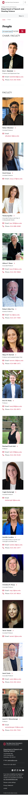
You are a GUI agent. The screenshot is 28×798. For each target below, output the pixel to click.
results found (7, 31)
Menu (20, 16)
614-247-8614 (15, 593)
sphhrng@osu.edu (12, 760)
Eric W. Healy (7, 401)
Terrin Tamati (7, 630)
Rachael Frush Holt (9, 446)
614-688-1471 (15, 363)
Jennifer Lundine (8, 537)
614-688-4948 (15, 226)
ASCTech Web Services (19, 796)
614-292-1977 (15, 548)
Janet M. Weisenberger (10, 719)
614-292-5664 (15, 272)
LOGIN (5, 788)
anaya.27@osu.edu (15, 179)
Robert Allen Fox (8, 309)
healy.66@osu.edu (15, 406)
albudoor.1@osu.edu (12, 136)
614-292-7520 (15, 730)
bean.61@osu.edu (15, 269)
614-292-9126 (15, 455)
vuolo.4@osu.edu (15, 679)
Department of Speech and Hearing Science (13, 750)
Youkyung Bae (7, 216)
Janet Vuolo (6, 673)
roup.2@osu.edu (15, 590)
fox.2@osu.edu (14, 315)
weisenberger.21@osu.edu (14, 727)
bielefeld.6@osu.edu (16, 77)
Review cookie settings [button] (10, 782)
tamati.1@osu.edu (15, 636)
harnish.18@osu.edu (16, 360)
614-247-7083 (15, 318)
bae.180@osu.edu (15, 223)
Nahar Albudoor (8, 128)
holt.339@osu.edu (15, 452)
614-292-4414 (15, 682)
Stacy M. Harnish (8, 355)
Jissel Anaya (6, 173)
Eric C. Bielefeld (7, 71)
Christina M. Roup (8, 585)
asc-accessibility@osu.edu (11, 779)
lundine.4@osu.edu (15, 545)
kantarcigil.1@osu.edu (12, 500)
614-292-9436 (15, 80)
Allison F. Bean (7, 263)
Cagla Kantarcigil (8, 492)
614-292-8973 (15, 409)
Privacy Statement (8, 785)
